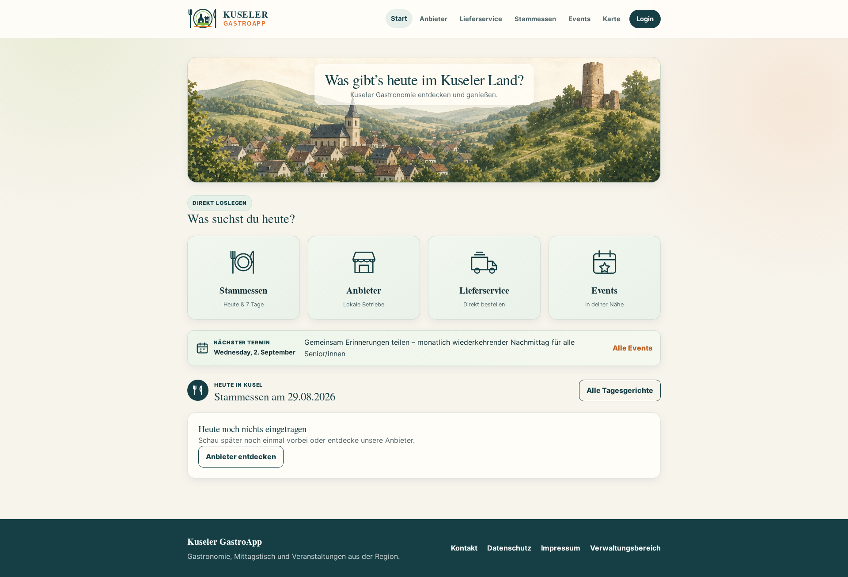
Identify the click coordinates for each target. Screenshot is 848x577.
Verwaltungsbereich (625, 547)
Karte (612, 19)
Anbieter (433, 19)
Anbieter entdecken (241, 456)
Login (645, 19)
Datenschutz (509, 547)
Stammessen (535, 19)
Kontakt (464, 547)
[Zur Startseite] (238, 19)
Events (579, 19)
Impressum (560, 547)
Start (399, 19)
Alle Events (632, 347)
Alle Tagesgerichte (620, 390)
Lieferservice (481, 19)
